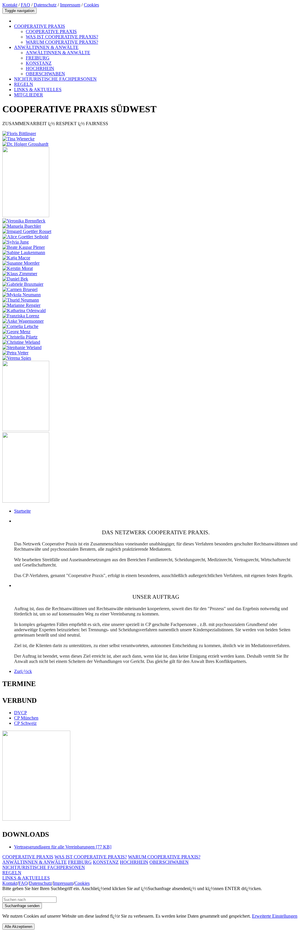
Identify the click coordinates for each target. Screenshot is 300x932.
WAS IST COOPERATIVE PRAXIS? (62, 36)
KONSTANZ (39, 63)
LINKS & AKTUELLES (38, 89)
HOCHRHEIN (40, 68)
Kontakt (9, 4)
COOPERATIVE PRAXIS (39, 26)
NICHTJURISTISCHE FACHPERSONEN (55, 78)
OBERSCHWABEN (45, 73)
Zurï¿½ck (23, 671)
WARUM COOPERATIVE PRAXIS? (62, 42)
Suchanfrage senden (22, 906)
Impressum (70, 4)
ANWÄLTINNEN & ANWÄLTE (46, 47)
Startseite (22, 510)
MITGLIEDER (28, 94)
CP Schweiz (25, 723)
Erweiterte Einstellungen (274, 916)
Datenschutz (45, 4)
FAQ (25, 4)
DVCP (20, 712)
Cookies (91, 4)
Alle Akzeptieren (18, 926)
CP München (26, 717)
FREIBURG (38, 57)
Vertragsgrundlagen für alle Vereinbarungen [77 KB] (62, 846)
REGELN (23, 84)
